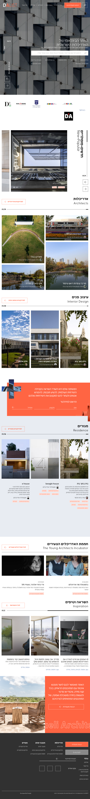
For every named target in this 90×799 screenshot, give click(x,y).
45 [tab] (35, 306)
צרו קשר (24, 5)
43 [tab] (37, 306)
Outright (29, 793)
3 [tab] (83, 210)
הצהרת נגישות (84, 775)
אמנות (83, 670)
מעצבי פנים (41, 746)
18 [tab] (48, 210)
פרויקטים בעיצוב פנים (38, 750)
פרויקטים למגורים (22, 750)
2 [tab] (85, 210)
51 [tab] (27, 306)
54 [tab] (24, 306)
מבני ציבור (73, 60)
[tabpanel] (39, 161)
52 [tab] (26, 306)
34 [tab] (11, 210)
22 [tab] (38, 210)
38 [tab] (43, 306)
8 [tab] (71, 210)
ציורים (68, 670)
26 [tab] (29, 210)
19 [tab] (45, 210)
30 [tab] (20, 210)
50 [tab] (29, 306)
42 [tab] (38, 306)
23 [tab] (36, 210)
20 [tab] (43, 210)
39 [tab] (42, 306)
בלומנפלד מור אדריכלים (78, 584)
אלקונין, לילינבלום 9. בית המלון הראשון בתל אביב (48, 178)
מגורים (40, 5)
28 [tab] (24, 210)
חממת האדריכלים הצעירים (55, 754)
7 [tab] (73, 210)
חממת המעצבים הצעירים (37, 754)
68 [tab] (7, 306)
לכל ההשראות (15, 605)
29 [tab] (22, 210)
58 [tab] (19, 306)
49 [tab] (30, 306)
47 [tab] (32, 306)
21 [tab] (41, 210)
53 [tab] (25, 306)
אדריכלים (60, 746)
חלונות (53, 670)
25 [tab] (31, 210)
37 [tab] (44, 306)
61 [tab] (15, 306)
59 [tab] (18, 306)
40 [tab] (41, 306)
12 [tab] (62, 210)
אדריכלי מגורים (23, 746)
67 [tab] (8, 306)
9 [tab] (69, 210)
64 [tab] (12, 306)
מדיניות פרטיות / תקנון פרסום (83, 771)
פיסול (73, 670)
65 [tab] (11, 306)
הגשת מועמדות (69, 707)
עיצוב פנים (49, 5)
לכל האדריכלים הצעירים (17, 547)
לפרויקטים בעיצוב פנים (17, 300)
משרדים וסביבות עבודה (81, 63)
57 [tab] (20, 306)
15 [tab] (55, 210)
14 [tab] (57, 210)
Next (7, 79)
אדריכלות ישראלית (9, 68)
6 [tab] (76, 210)
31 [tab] (17, 210)
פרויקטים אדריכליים (57, 750)
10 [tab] (66, 210)
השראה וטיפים (84, 779)
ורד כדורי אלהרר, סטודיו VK (33, 584)
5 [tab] (78, 210)
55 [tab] (23, 306)
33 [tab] (13, 210)
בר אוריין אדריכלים (59, 183)
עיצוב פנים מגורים (36, 63)
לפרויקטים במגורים (15, 429)
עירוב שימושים (62, 60)
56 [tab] (21, 306)
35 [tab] (8, 210)
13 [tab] (59, 210)
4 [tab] (80, 210)
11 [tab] (64, 210)
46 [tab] (33, 306)
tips (87, 670)
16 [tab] (52, 210)
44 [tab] (36, 306)
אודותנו (32, 5)
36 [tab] (45, 306)
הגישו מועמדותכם (73, 5)
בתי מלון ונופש (84, 60)
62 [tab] (14, 306)
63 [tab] (13, 306)
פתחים (48, 670)
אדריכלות (59, 5)
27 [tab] (27, 210)
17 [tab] (50, 210)
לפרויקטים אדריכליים (15, 202)
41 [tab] (39, 306)
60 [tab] (17, 306)
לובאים (78, 670)
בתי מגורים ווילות (50, 60)
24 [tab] (34, 210)
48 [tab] (31, 306)
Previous (7, 85)
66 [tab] (9, 306)
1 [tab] (87, 210)
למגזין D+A (77, 752)
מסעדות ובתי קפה (36, 60)
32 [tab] (15, 210)
